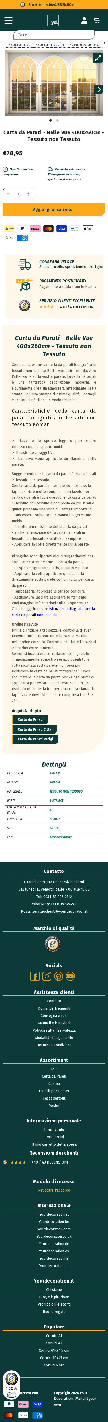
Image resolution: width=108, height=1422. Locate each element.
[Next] (98, 89)
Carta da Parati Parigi (35, 739)
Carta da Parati (30, 719)
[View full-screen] (98, 58)
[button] (8, 20)
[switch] (11, 1395)
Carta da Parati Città (34, 729)
